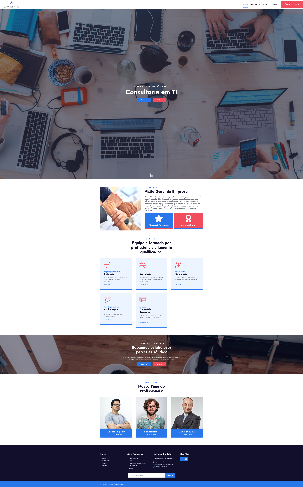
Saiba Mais (130, 100)
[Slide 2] (151, 176)
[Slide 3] (152, 176)
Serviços (265, 4)
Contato (274, 4)
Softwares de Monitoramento (137, 463)
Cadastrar (170, 475)
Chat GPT (131, 461)
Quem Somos (255, 4)
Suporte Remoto (134, 458)
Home (245, 4)
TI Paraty (104, 484)
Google (131, 468)
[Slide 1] (150, 175)
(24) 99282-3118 (293, 4)
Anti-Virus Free (133, 466)
